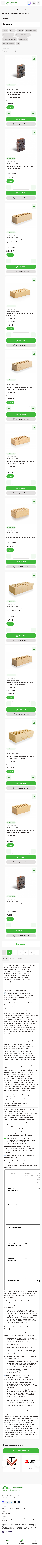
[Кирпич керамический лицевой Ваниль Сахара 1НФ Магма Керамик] (21, 587)
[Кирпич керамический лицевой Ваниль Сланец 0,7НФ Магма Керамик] (21, 661)
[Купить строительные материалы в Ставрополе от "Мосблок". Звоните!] (12, 1489)
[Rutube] (18, 1502)
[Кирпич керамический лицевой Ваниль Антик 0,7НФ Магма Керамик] (21, 366)
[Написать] (29, 3)
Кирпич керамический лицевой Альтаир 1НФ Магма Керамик (20, 93)
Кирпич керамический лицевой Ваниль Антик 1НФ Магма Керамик (20, 462)
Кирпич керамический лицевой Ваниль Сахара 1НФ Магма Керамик (20, 610)
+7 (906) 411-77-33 (7, 1508)
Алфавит (24, 51)
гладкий (20, 30)
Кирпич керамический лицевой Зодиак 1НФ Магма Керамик (19, 905)
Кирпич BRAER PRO (23, 35)
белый (5, 30)
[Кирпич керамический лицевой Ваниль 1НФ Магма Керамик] (21, 292)
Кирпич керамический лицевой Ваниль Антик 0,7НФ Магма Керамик (20, 388)
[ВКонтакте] (7, 1502)
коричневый (23, 39)
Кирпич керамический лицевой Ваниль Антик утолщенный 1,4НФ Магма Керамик (20, 536)
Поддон (10, 107)
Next (38, 1464)
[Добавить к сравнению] (34, 58)
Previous (4, 1464)
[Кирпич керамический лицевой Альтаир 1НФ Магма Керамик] (21, 71)
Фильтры (9, 24)
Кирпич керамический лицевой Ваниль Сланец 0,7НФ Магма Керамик (20, 683)
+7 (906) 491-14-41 (19, 1508)
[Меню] (3, 3)
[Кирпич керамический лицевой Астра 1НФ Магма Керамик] (21, 145)
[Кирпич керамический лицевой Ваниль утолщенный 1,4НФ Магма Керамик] (21, 809)
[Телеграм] (11, 1502)
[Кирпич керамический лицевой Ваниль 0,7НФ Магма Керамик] (21, 219)
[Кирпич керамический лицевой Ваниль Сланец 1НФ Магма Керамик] (21, 735)
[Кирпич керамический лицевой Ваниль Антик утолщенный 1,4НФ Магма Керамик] (21, 514)
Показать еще (21, 944)
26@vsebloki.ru (6, 1513)
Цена (16, 51)
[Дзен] (14, 1502)
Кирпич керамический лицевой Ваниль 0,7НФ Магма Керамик (20, 241)
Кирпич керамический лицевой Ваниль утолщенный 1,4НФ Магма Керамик (20, 831)
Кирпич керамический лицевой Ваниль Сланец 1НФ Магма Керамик (20, 757)
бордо (12, 30)
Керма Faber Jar (31, 30)
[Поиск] (38, 3)
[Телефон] (34, 3)
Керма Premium (8, 35)
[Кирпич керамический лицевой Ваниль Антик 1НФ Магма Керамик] (21, 440)
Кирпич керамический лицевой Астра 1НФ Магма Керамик (19, 167)
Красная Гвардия (8, 43)
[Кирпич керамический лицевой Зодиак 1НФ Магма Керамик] (21, 883)
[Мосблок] (11, 3)
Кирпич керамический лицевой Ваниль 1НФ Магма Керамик (20, 314)
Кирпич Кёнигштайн (9, 39)
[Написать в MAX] (3, 1502)
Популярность (6, 51)
